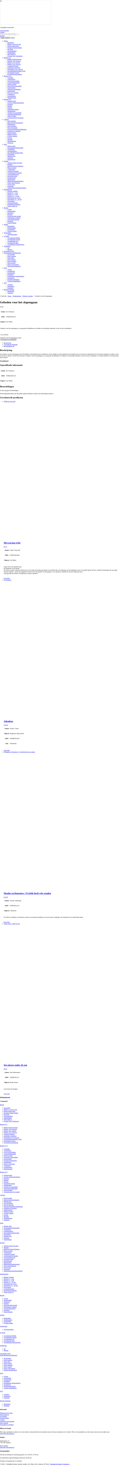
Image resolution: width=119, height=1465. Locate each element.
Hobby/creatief (11, 84)
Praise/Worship (11, 223)
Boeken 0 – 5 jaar (12, 193)
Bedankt (9, 164)
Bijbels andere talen (13, 46)
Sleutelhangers (11, 141)
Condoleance (11, 169)
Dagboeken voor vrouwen (15, 69)
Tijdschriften (7, 233)
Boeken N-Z (7, 99)
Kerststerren (11, 278)
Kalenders (10, 288)
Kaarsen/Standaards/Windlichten (16, 129)
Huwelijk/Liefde (12, 176)
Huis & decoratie (12, 128)
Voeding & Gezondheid (14, 113)
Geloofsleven (11, 79)
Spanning (10, 158)
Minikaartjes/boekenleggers (15, 181)
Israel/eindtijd (11, 88)
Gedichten (10, 78)
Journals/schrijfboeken (14, 89)
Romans (9, 108)
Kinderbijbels (11, 52)
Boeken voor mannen (13, 62)
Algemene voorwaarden (7, 1421)
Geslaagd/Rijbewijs (13, 174)
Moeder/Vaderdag (9, 289)
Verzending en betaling (6, 1425)
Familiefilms (11, 149)
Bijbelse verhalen (12, 191)
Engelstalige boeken (13, 73)
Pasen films (10, 258)
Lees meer (7, 578)
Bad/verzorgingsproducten (15, 123)
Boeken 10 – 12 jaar (13, 196)
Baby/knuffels (11, 121)
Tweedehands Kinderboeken (15, 244)
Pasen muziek (11, 263)
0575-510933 (4, 1446)
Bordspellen (11, 226)
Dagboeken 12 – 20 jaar (14, 199)
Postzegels (10, 186)
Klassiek (9, 214)
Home (9, 296)
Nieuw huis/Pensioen (13, 183)
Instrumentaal (11, 211)
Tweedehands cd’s (12, 241)
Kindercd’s (10, 213)
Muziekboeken (11, 98)
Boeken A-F (7, 57)
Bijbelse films (11, 146)
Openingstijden (4, 30)
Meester (9, 249)
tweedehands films (12, 243)
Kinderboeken (8, 189)
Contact (2, 32)
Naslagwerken (11, 101)
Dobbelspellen (11, 228)
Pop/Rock (10, 221)
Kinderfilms (10, 154)
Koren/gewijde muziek (14, 216)
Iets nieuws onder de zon (15, 1065)
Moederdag (10, 291)
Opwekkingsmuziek (13, 219)
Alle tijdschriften (12, 234)
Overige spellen (12, 231)
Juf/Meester (7, 246)
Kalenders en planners (13, 131)
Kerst (5, 268)
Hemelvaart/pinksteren (14, 266)
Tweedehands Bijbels (13, 238)
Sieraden (10, 139)
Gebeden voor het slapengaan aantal (10, 338)
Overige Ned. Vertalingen (14, 56)
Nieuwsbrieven (4, 1415)
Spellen (6, 224)
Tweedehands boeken (13, 239)
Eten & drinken (11, 126)
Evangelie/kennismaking (14, 74)
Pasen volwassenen (13, 264)
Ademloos (8, 721)
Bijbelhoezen (11, 124)
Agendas (10, 284)
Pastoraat (10, 104)
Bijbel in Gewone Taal (14, 44)
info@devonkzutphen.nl (7, 1433)
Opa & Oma (11, 184)
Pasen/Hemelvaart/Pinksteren (12, 253)
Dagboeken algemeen (13, 67)
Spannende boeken (13, 109)
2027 (5, 283)
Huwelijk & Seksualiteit (14, 86)
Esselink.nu (66, 1464)
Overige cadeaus (12, 136)
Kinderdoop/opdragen (13, 204)
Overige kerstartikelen (13, 281)
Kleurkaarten (11, 179)
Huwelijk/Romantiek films (15, 153)
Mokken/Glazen (12, 134)
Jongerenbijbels (12, 51)
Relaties (9, 106)
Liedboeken (10, 94)
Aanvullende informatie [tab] (11, 344)
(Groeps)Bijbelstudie (13, 83)
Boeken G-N (7, 76)
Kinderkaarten (11, 178)
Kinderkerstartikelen (13, 279)
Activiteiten (3, 1416)
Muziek (6, 208)
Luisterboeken (11, 96)
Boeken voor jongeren (14, 61)
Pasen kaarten (11, 259)
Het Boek (10, 49)
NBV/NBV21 (11, 54)
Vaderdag (10, 293)
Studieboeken (11, 111)
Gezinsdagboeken (12, 203)
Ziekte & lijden (11, 116)
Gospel (9, 209)
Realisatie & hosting (56, 1464)
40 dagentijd (11, 254)
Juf (8, 248)
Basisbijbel (10, 42)
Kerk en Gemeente (13, 93)
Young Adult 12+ (12, 206)
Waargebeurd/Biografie (14, 114)
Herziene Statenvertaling (14, 47)
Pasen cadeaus (11, 256)
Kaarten (6, 161)
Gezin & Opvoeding (13, 81)
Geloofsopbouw (12, 151)
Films (5, 144)
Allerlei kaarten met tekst (14, 163)
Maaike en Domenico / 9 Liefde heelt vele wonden (27, 893)
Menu (13, 37)
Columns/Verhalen (12, 66)
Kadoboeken (11, 91)
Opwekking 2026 (9, 251)
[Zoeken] (18, 34)
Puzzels (9, 138)
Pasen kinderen (11, 261)
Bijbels (6, 41)
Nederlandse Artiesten (13, 218)
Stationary (10, 143)
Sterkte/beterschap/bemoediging (16, 188)
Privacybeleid (4, 1423)
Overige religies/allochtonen (15, 103)
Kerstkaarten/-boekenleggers (15, 276)
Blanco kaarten (11, 168)
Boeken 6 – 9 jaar (12, 194)
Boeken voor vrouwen (14, 64)
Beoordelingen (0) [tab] (9, 346)
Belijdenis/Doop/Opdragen (15, 166)
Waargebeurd (11, 159)
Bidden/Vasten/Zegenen (14, 59)
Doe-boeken (11, 201)
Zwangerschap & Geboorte (15, 118)
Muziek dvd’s (11, 156)
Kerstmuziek (11, 273)
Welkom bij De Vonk (6, 1413)
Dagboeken (10, 286)
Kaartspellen (11, 229)
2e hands (6, 236)
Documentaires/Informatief (15, 148)
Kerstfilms (10, 274)
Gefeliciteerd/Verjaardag (14, 173)
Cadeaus (6, 119)
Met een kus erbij (12, 543)
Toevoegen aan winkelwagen (8, 339)
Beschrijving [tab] (7, 343)
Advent (9, 269)
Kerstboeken (11, 271)
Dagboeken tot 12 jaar (13, 198)
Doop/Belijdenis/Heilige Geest (16, 71)
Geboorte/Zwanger (13, 171)
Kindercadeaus (11, 133)
